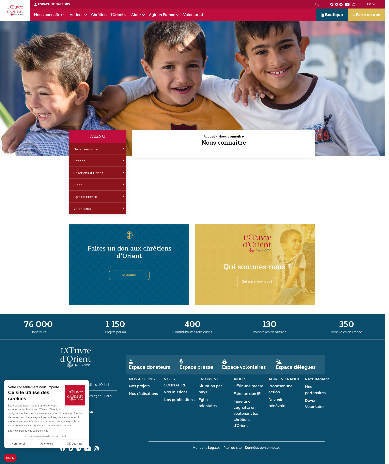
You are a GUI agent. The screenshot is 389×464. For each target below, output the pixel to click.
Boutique (334, 14)
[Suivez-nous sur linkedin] (341, 4)
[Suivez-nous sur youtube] (347, 4)
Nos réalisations (143, 393)
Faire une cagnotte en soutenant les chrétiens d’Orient (246, 413)
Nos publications (179, 399)
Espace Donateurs (53, 4)
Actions (76, 14)
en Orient (209, 379)
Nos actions (142, 379)
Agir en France (162, 14)
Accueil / (211, 136)
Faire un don (368, 14)
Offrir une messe (248, 386)
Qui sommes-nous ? (257, 267)
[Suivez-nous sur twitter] (336, 4)
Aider (136, 14)
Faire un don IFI (247, 393)
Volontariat (193, 14)
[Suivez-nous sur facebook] (331, 4)
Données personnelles (262, 448)
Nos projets (139, 386)
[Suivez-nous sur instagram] (353, 4)
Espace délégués (296, 367)
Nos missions (175, 392)
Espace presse (196, 367)
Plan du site (232, 448)
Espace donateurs (149, 367)
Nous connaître (48, 14)
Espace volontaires (244, 367)
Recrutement (317, 379)
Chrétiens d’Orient (107, 14)
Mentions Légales (206, 448)
